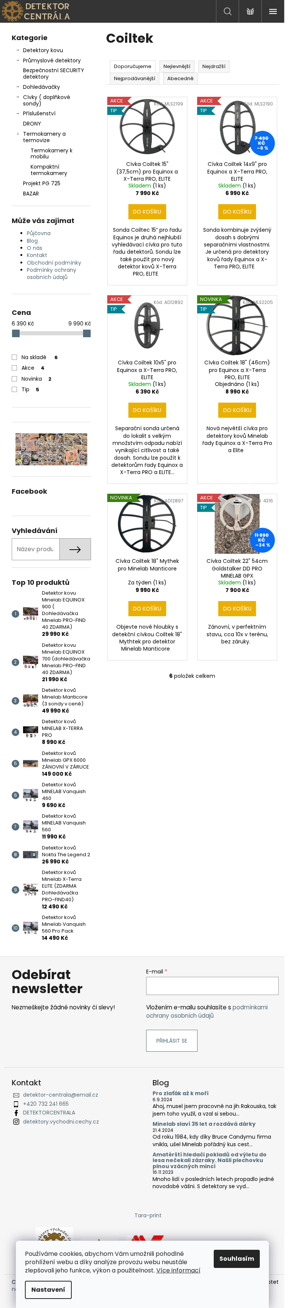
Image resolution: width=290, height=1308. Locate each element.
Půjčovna (39, 233)
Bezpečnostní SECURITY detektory (53, 74)
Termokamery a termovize (44, 137)
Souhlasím (236, 1258)
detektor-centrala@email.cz (60, 1095)
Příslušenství (39, 113)
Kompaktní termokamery (49, 170)
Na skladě (40, 357)
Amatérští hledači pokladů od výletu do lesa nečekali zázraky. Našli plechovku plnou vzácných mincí (210, 1160)
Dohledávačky (41, 87)
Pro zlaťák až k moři (180, 1093)
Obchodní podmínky (54, 263)
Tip (30, 389)
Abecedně (180, 78)
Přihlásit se (171, 1041)
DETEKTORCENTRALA (49, 1112)
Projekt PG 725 (41, 183)
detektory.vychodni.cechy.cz (61, 1121)
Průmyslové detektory (52, 60)
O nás (34, 248)
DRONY (32, 123)
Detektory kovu (43, 50)
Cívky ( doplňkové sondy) (46, 100)
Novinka (36, 379)
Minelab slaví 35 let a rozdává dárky (204, 1124)
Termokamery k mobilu (51, 154)
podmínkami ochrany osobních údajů (207, 1011)
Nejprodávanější (134, 78)
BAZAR (31, 193)
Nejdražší (213, 66)
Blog (32, 241)
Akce (33, 368)
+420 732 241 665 (46, 1104)
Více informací (178, 1270)
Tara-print (148, 1215)
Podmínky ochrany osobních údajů (51, 273)
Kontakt (37, 255)
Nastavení (48, 1289)
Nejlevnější (177, 66)
